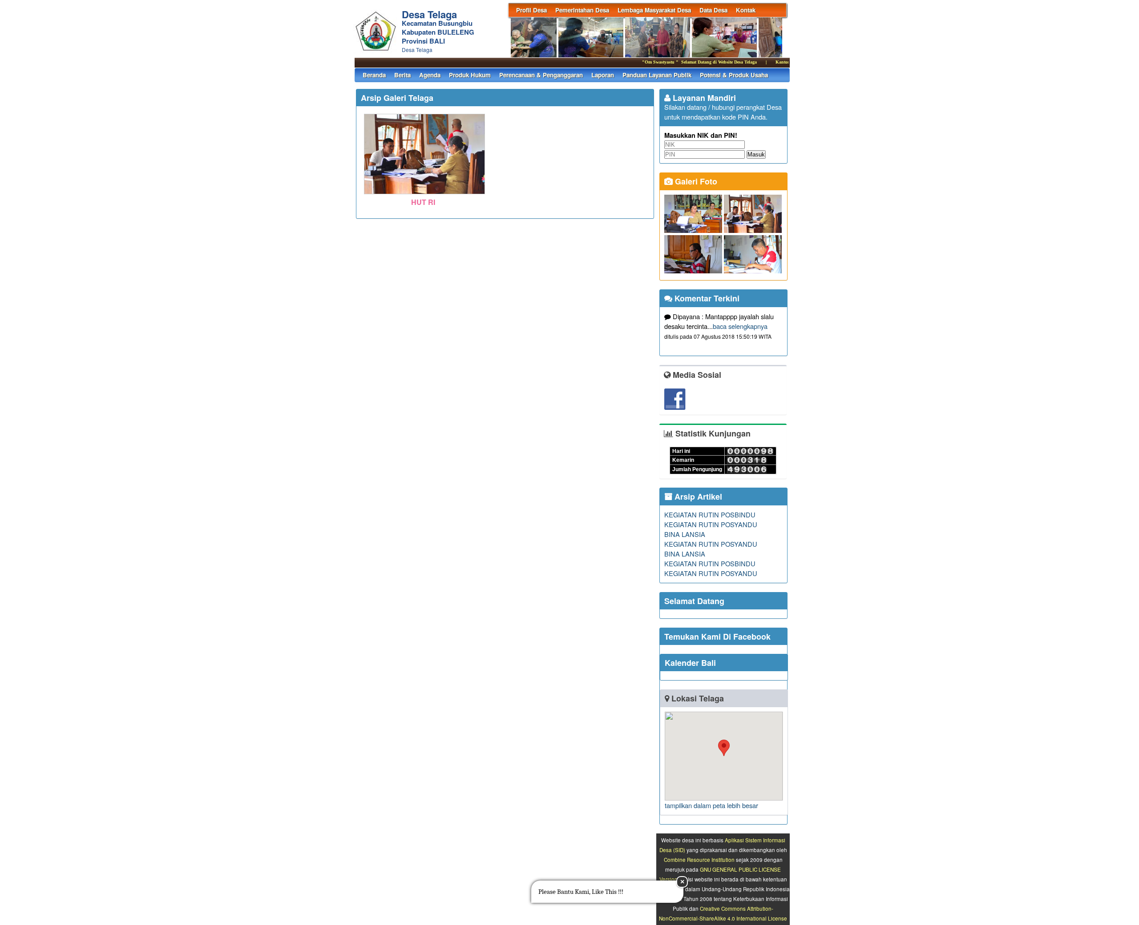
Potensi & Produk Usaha (734, 75)
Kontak (745, 10)
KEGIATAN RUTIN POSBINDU (709, 514)
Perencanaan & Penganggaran (541, 75)
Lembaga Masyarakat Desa (654, 10)
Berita (402, 75)
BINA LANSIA (684, 534)
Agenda (429, 75)
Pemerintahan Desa (582, 10)
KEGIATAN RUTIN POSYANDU (710, 524)
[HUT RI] (425, 194)
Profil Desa (531, 10)
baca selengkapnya (740, 326)
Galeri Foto (695, 181)
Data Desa (713, 10)
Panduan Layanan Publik (656, 75)
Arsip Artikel (697, 496)
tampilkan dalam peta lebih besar (711, 805)
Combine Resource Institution (699, 859)
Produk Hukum (470, 75)
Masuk (756, 154)
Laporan (602, 75)
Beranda (374, 75)
